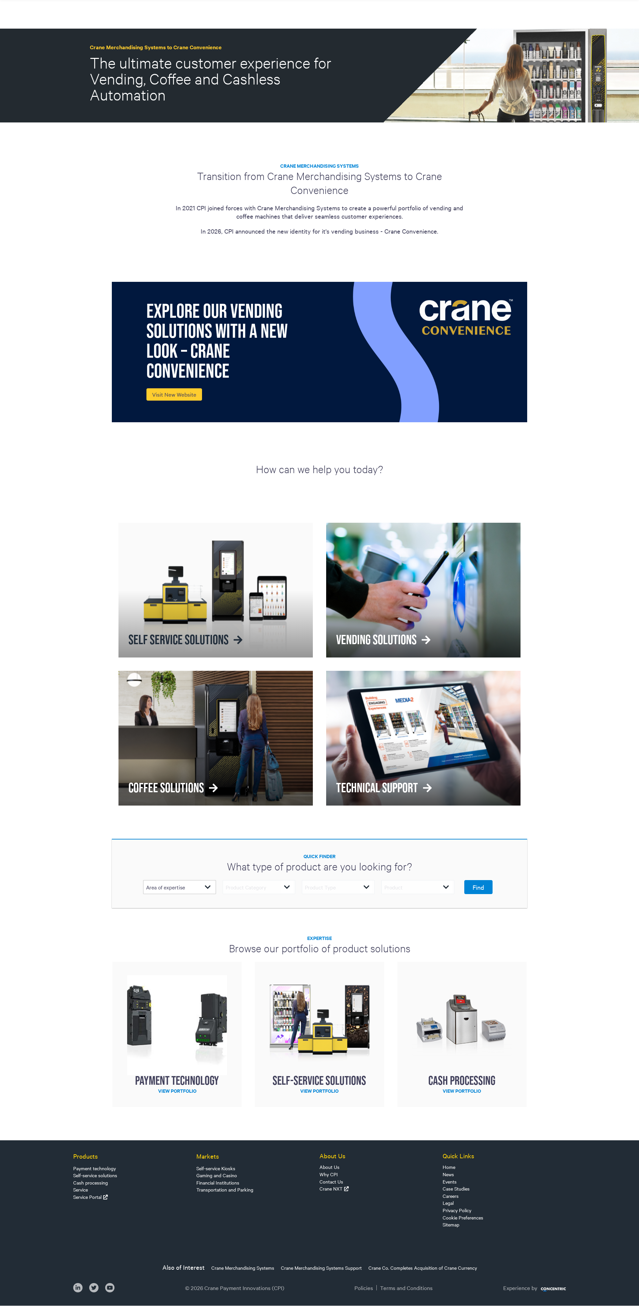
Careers (451, 1196)
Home (449, 1167)
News (448, 1174)
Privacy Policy (457, 1210)
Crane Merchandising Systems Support (321, 1267)
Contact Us (331, 1181)
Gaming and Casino (216, 1175)
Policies (363, 1287)
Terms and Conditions (406, 1287)
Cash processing (90, 1182)
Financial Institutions (217, 1182)
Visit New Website (174, 394)
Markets (207, 1156)
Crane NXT (331, 1188)
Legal (448, 1203)
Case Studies (456, 1188)
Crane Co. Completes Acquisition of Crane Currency (422, 1267)
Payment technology (94, 1168)
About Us (329, 1167)
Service (80, 1189)
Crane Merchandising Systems (242, 1267)
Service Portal (87, 1197)
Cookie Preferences (463, 1217)
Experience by (520, 1287)
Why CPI (329, 1174)
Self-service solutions (95, 1175)
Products (85, 1156)
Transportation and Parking (224, 1189)
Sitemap (451, 1224)
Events (450, 1181)
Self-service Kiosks (215, 1168)
